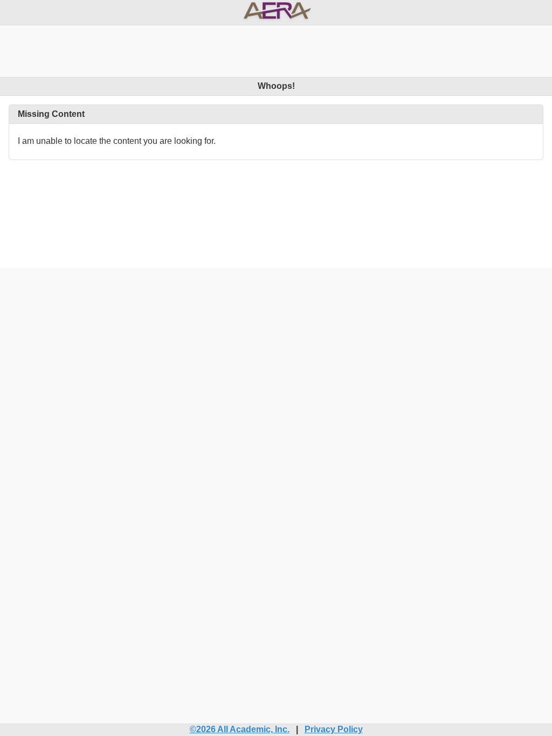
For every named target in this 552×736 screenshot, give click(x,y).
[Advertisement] (276, 49)
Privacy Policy (334, 729)
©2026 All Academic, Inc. (239, 729)
